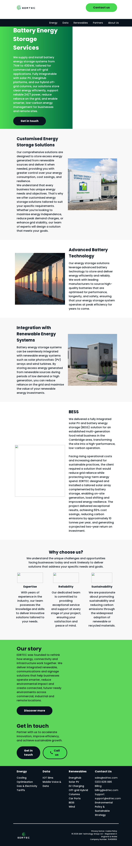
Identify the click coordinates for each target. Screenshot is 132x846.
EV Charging (76, 786)
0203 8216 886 (103, 782)
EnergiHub (75, 777)
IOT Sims (48, 777)
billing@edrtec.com (106, 790)
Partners (98, 22)
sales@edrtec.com (106, 777)
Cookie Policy (111, 831)
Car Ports (75, 798)
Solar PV (74, 782)
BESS (71, 802)
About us (113, 22)
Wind (72, 806)
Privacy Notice (97, 831)
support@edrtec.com (108, 798)
